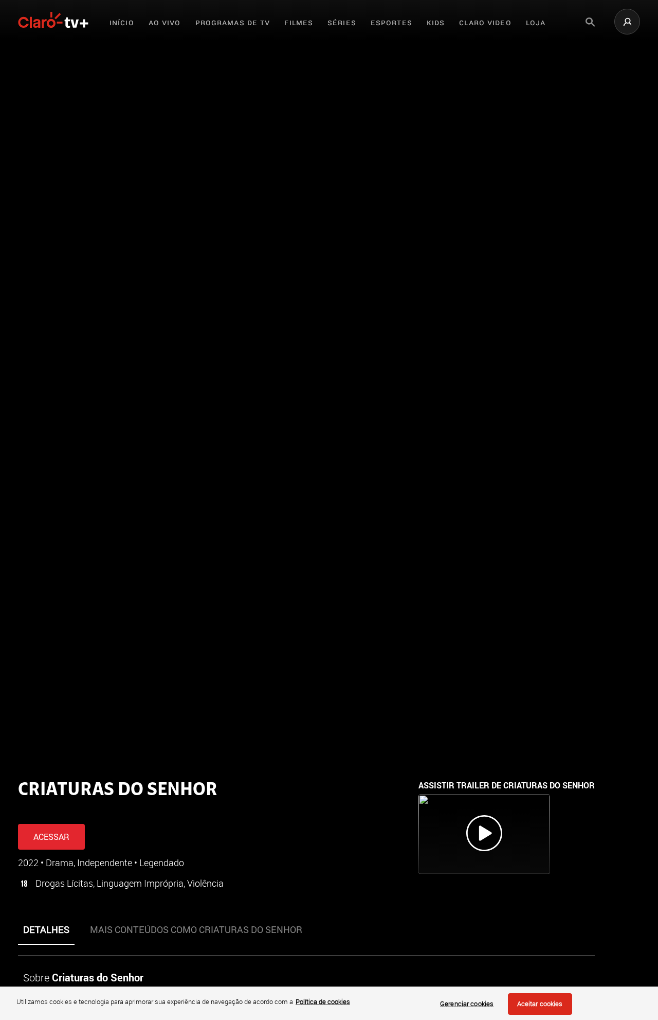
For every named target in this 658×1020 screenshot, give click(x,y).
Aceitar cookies (540, 1003)
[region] (329, 1003)
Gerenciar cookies (467, 1003)
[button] (627, 21)
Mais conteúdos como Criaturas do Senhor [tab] (196, 929)
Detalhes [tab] (46, 929)
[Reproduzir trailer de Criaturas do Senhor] (484, 834)
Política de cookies (323, 1001)
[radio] (58, 809)
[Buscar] (590, 22)
